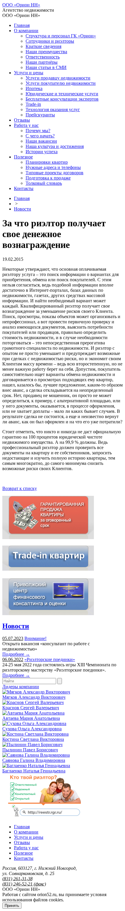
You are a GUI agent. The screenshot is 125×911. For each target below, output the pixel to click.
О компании (26, 30)
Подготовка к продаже (48, 177)
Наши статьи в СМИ (46, 67)
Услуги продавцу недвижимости (58, 77)
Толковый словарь (44, 183)
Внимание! (35, 638)
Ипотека (34, 88)
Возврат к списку (19, 488)
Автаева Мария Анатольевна (31, 718)
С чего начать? (40, 135)
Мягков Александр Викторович (33, 697)
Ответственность (43, 56)
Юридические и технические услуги (62, 93)
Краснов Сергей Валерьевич (30, 707)
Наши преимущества (46, 51)
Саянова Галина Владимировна (33, 760)
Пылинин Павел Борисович (30, 749)
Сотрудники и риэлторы (50, 41)
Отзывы (22, 120)
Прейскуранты (40, 114)
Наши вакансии (41, 141)
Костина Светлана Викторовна (33, 739)
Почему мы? (38, 130)
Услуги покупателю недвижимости (61, 83)
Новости (22, 208)
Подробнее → (16, 654)
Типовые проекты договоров (54, 172)
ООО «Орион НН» (21, 4)
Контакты (23, 188)
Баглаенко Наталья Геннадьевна (33, 770)
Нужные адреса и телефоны (53, 167)
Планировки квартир (47, 162)
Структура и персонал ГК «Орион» (61, 35)
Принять (12, 905)
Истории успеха (42, 151)
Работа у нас (26, 125)
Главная (22, 25)
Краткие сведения (43, 46)
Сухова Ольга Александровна (32, 728)
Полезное (23, 156)
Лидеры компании (20, 686)
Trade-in (33, 104)
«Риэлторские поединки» (49, 659)
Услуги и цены (28, 72)
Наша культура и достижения (55, 146)
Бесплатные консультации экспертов (62, 98)
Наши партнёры (42, 62)
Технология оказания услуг (53, 109)
